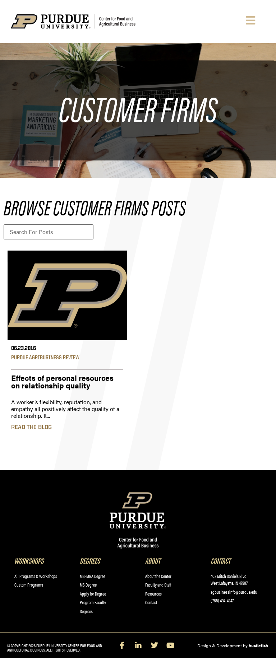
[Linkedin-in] (138, 645)
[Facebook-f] (122, 645)
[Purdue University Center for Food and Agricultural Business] (85, 21)
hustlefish (258, 645)
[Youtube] (171, 645)
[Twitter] (154, 645)
